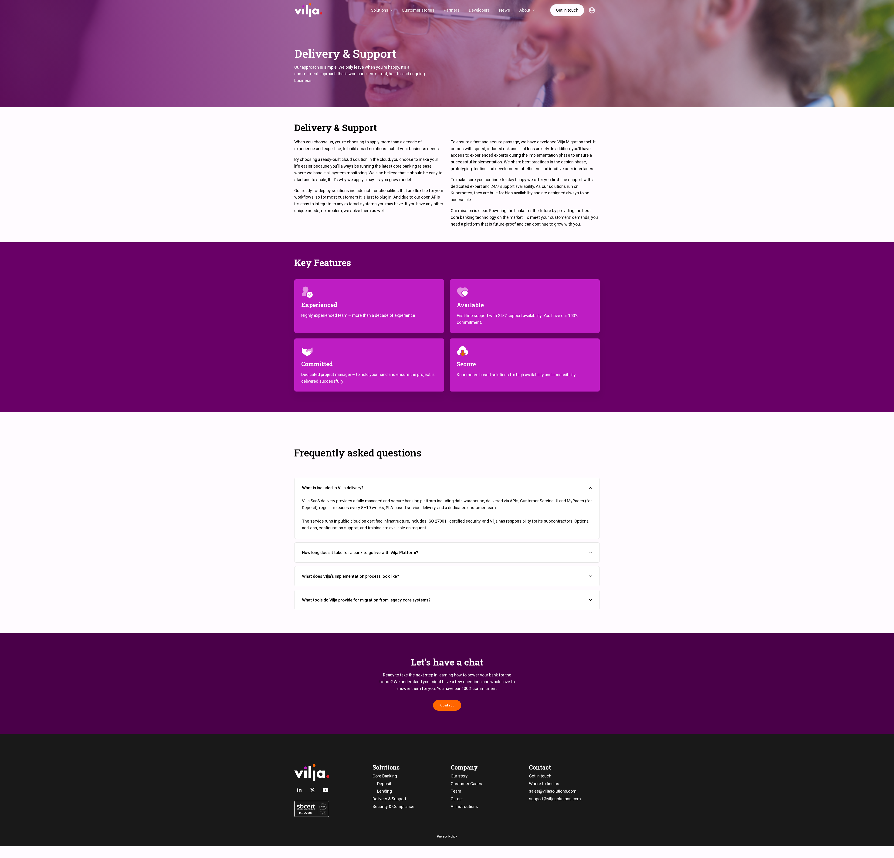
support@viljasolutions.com (555, 798)
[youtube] (325, 790)
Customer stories (418, 10)
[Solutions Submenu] (392, 10)
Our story (459, 776)
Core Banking (384, 776)
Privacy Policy (447, 836)
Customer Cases (466, 783)
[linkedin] (299, 790)
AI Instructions (464, 806)
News (504, 10)
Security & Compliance (393, 806)
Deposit (384, 783)
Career (457, 798)
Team (456, 791)
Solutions (379, 10)
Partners (452, 10)
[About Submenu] (534, 10)
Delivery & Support (389, 798)
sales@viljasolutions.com (552, 791)
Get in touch (540, 776)
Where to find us (544, 783)
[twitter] (312, 790)
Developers (479, 10)
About (524, 10)
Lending (384, 791)
